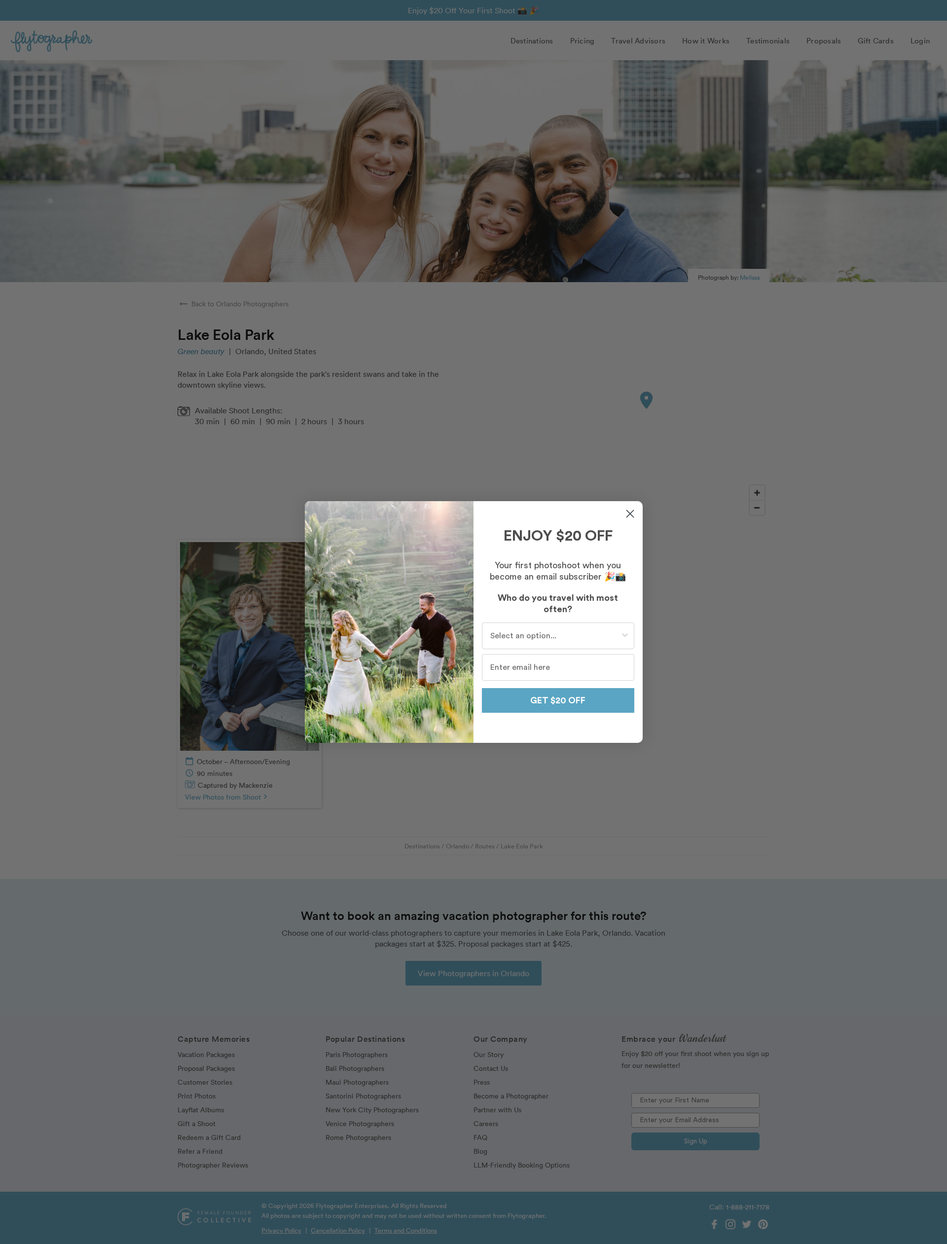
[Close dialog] (630, 513)
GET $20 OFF (557, 700)
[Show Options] (625, 636)
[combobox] (555, 636)
